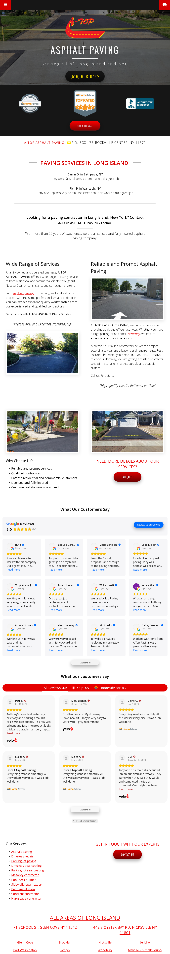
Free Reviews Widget (86, 821)
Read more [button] (13, 569)
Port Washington (25, 950)
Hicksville (105, 942)
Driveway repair (22, 856)
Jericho (145, 942)
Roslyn (65, 950)
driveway (134, 334)
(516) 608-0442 (85, 76)
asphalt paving (23, 293)
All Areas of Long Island (85, 917)
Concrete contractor (25, 894)
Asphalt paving (21, 852)
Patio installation (23, 889)
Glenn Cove (25, 942)
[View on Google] (10, 546)
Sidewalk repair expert (26, 884)
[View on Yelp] (10, 702)
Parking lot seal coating (27, 870)
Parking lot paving (23, 861)
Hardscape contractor (26, 898)
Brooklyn (65, 942)
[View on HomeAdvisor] (122, 702)
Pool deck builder (23, 880)
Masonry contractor (25, 875)
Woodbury (105, 950)
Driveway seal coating (26, 866)
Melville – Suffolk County (145, 950)
